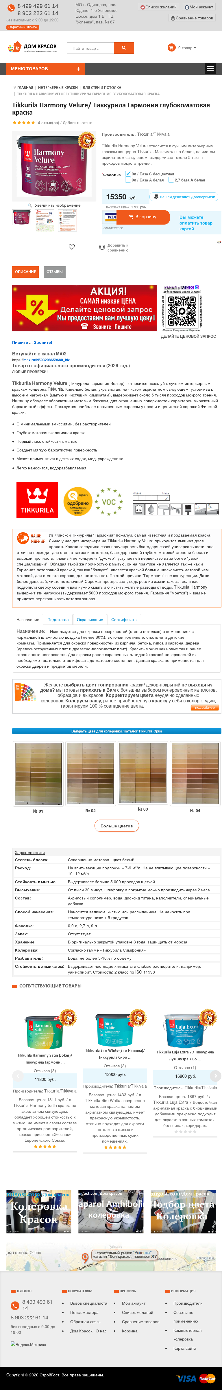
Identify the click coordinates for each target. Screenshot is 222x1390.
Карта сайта (184, 1348)
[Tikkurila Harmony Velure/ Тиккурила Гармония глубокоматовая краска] (21, 217)
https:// (41, 359)
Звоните (42, 342)
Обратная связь (85, 1321)
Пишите (20, 342)
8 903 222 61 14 (38, 13)
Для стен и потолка (102, 88)
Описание (25, 272)
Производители (188, 1303)
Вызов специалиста (88, 1303)
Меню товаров (29, 68)
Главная (25, 88)
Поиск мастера (84, 1312)
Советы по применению (185, 1316)
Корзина (130, 1331)
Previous (18, 1076)
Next (215, 1076)
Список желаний (137, 1312)
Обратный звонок (22, 27)
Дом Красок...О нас (88, 1331)
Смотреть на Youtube (38, 1214)
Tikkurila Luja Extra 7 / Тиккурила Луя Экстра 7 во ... (185, 1056)
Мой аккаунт (133, 1303)
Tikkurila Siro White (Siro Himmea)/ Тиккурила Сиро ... (115, 1054)
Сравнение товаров (140, 1321)
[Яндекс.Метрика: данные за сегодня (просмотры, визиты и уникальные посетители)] (28, 1344)
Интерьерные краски (58, 88)
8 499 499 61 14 (38, 6)
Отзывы (55, 272)
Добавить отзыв (77, 122)
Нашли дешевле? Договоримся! (187, 196)
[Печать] (219, 241)
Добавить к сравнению (118, 247)
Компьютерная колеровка (187, 1334)
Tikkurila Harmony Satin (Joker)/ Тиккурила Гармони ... (44, 1059)
